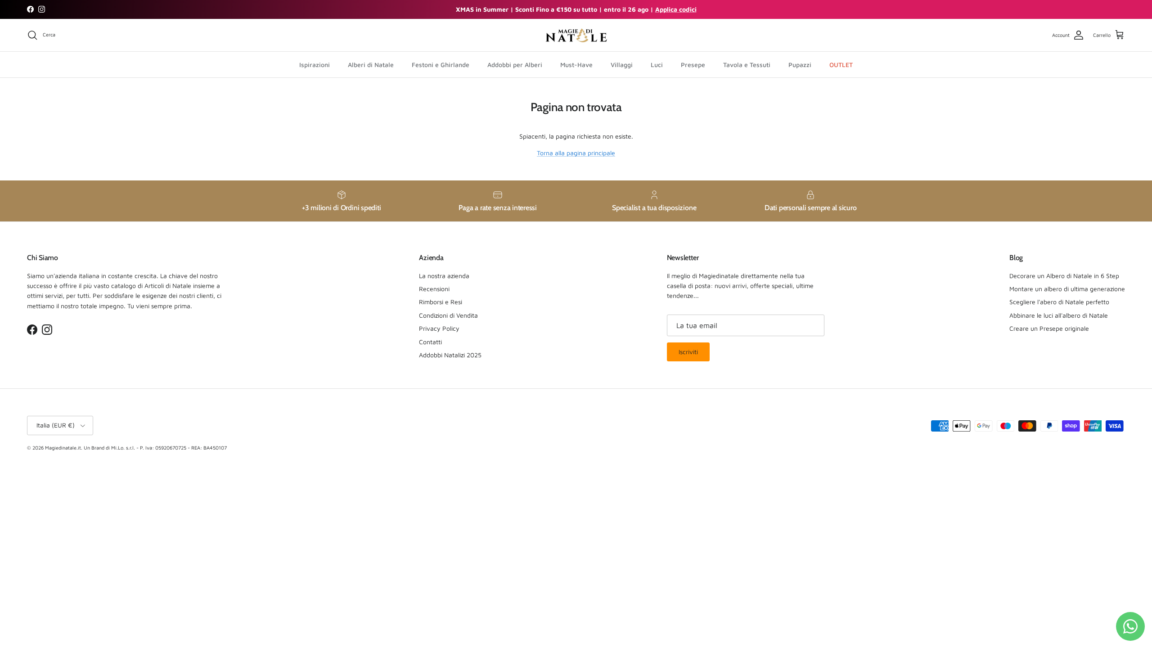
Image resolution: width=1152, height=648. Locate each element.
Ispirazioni (314, 64)
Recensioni (434, 288)
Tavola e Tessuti (746, 64)
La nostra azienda (444, 275)
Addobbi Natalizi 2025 (450, 355)
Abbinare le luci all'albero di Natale (1058, 315)
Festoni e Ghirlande (440, 64)
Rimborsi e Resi (440, 302)
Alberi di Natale (371, 64)
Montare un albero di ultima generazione (1067, 288)
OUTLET (841, 64)
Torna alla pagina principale (576, 153)
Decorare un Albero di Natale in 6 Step (1064, 275)
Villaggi (622, 64)
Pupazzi (799, 64)
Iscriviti (688, 352)
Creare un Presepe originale (1049, 328)
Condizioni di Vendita (448, 315)
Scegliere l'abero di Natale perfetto (1059, 302)
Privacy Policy (439, 328)
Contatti (430, 342)
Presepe (693, 64)
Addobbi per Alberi (514, 64)
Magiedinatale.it (63, 447)
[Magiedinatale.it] (576, 35)
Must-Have (576, 64)
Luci (657, 64)
